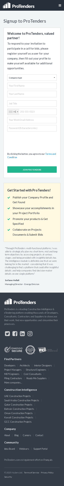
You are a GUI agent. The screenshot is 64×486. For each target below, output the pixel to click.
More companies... (13, 382)
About (7, 435)
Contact (39, 435)
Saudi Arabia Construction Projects (21, 400)
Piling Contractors (13, 378)
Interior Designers (43, 365)
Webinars (24, 448)
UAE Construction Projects (17, 396)
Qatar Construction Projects (18, 404)
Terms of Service (31, 472)
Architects (25, 365)
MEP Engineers (11, 374)
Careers (27, 435)
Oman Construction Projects (18, 413)
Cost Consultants (32, 374)
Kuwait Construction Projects (18, 417)
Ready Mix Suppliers (36, 378)
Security (8, 476)
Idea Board (9, 448)
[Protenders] (19, 4)
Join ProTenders (32, 169)
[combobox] (13, 112)
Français (48, 459)
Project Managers (13, 369)
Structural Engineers (36, 369)
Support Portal (40, 448)
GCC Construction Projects (18, 421)
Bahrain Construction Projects (19, 408)
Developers (9, 365)
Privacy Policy (47, 472)
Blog (16, 435)
